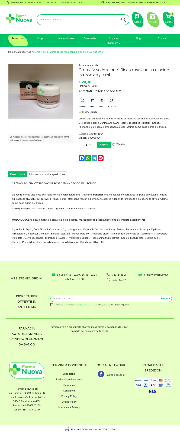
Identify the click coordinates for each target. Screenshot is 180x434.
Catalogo (21, 51)
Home (11, 51)
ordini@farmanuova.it (156, 274)
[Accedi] (137, 16)
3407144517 (16, 2)
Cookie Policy (69, 401)
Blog (138, 38)
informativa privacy (81, 305)
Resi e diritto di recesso (69, 379)
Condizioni (69, 390)
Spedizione (69, 373)
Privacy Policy (69, 396)
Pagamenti (69, 385)
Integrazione (65, 38)
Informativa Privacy (69, 407)
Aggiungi (104, 144)
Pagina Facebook (115, 374)
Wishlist (120, 144)
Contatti (162, 38)
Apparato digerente (113, 40)
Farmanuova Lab (88, 65)
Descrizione (17, 174)
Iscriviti (165, 298)
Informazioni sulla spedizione (47, 174)
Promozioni (17, 38)
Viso (28, 51)
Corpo (40, 38)
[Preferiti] (153, 16)
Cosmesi (88, 38)
